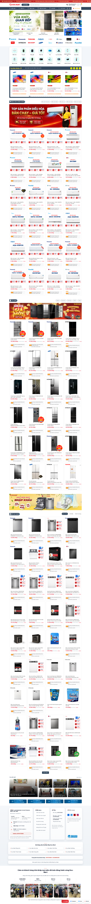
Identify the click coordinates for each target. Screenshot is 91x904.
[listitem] (17, 891)
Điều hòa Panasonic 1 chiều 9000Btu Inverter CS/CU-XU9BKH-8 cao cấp (54, 259)
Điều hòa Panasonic (46, 101)
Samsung (69, 300)
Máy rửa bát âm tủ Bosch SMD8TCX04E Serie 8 (34, 563)
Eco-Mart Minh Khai (70, 851)
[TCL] (12, 43)
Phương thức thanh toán (41, 824)
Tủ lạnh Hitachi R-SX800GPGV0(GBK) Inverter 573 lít (36, 453)
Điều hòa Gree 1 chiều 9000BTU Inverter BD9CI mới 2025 (17, 203)
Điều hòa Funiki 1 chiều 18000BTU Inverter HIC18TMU (36, 287)
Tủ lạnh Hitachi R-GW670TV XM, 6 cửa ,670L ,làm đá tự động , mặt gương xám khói (17, 368)
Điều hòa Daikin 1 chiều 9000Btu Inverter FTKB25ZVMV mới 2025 (53, 175)
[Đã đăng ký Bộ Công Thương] (72, 836)
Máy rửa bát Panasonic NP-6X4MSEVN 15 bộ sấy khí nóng (35, 535)
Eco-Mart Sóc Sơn (34, 848)
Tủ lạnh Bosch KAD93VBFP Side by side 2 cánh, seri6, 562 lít (18, 397)
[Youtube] (75, 815)
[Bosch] (50, 39)
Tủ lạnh (14, 300)
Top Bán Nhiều (15, 68)
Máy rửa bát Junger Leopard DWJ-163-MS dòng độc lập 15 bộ (18, 648)
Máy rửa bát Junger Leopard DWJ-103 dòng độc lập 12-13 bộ (73, 762)
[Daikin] (12, 39)
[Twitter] (71, 815)
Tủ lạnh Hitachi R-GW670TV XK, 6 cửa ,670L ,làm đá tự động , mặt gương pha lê (72, 339)
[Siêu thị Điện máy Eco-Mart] (14, 4)
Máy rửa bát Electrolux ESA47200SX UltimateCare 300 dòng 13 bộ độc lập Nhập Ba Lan (72, 677)
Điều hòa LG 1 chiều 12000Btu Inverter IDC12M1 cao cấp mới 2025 (73, 175)
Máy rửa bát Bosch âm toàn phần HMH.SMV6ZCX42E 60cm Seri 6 (35, 762)
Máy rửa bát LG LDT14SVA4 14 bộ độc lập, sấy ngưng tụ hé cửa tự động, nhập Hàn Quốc (54, 733)
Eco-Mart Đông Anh (15, 848)
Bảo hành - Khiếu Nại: (57, 816)
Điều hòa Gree (69, 101)
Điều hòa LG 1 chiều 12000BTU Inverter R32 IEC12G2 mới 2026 (53, 287)
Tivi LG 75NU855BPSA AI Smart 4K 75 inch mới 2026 (71, 89)
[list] (45, 890)
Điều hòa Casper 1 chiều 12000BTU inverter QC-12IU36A (73, 203)
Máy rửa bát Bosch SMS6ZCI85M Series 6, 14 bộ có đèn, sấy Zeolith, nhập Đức (36, 733)
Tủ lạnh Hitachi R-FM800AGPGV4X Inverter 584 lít (36, 397)
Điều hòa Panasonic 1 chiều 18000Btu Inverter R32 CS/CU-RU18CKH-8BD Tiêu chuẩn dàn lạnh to (18, 147)
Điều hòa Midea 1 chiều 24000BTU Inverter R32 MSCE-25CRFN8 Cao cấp (54, 230)
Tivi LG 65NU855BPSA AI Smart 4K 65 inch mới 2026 (53, 89)
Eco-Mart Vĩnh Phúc (52, 848)
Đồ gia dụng (15, 514)
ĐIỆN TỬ (22, 8)
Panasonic (63, 300)
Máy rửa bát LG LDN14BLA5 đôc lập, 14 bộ (72, 563)
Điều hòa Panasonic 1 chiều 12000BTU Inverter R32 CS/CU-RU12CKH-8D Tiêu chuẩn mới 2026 (54, 147)
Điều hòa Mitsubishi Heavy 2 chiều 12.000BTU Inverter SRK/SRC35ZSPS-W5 (36, 259)
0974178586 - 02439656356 (52, 857)
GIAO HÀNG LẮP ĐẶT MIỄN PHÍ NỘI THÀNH (34, 68)
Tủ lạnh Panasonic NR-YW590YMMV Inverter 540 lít (36, 425)
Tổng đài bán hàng (57, 821)
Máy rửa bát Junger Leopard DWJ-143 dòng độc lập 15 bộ (54, 762)
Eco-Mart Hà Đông (70, 848)
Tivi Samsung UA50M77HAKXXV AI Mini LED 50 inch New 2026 (36, 89)
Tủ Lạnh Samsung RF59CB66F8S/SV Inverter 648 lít (36, 482)
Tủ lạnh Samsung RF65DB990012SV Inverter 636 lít (54, 368)
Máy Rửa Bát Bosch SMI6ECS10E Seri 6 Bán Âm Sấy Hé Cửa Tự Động (54, 592)
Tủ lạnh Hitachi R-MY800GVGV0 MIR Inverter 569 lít (54, 397)
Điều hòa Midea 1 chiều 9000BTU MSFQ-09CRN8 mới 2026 (17, 230)
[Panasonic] (22, 39)
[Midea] (50, 43)
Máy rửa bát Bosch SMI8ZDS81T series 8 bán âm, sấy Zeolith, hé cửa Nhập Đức (73, 592)
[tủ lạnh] (45, 311)
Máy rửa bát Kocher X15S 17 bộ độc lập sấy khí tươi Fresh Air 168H (73, 648)
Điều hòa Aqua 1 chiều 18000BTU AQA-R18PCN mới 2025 (17, 259)
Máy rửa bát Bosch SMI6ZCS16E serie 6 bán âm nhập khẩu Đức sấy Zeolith (36, 677)
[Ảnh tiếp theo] (79, 890)
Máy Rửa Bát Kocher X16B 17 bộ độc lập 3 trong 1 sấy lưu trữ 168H (54, 620)
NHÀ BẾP (53, 8)
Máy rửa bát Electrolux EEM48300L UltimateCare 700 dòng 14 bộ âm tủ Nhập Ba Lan (54, 677)
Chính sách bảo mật (40, 812)
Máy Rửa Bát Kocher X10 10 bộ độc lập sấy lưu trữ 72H (36, 620)
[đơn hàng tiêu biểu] (73, 14)
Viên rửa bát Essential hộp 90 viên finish (54, 648)
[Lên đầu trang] (88, 893)
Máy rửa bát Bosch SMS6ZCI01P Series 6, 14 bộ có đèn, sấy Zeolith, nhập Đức (73, 620)
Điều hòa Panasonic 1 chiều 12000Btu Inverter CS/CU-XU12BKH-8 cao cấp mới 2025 (72, 259)
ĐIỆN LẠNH (31, 8)
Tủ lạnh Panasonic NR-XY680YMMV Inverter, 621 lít (54, 339)
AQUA (74, 300)
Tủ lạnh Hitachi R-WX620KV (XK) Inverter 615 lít (72, 368)
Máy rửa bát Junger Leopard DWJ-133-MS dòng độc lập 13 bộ (36, 648)
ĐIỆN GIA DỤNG (42, 8)
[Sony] (68, 39)
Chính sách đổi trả (40, 818)
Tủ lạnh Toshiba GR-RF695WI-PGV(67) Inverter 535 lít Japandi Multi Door (72, 482)
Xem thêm (45, 772)
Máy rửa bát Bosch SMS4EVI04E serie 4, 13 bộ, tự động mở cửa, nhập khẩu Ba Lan (17, 592)
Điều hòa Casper (77, 101)
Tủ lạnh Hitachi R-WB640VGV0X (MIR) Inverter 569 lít (17, 482)
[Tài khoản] (78, 5)
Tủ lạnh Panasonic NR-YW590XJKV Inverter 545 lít (54, 453)
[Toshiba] (31, 39)
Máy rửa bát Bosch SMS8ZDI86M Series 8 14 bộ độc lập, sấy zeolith (54, 535)
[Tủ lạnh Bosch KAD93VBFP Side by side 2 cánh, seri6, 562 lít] (18, 387)
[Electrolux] (68, 43)
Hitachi (57, 300)
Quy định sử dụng (40, 821)
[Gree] (59, 43)
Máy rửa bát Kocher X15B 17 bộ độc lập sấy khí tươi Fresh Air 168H (18, 677)
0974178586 (72, 5)
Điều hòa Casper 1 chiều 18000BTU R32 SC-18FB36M (73, 287)
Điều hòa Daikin (55, 101)
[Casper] (59, 39)
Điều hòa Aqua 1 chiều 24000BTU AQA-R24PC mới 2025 (72, 230)
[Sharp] (31, 43)
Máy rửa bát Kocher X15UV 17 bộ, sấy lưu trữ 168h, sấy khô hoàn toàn (54, 563)
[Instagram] (78, 815)
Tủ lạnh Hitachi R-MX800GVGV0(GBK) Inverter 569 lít (18, 425)
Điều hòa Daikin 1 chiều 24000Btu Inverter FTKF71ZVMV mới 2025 (36, 175)
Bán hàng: (58, 812)
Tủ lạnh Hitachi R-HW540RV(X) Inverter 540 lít (53, 425)
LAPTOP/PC (63, 8)
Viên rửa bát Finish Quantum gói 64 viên (54, 705)
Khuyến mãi (77, 8)
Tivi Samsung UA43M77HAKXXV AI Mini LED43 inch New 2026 (19, 89)
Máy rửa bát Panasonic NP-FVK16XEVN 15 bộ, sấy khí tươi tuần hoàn (18, 563)
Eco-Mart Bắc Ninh (52, 851)
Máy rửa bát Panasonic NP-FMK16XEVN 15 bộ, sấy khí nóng (72, 535)
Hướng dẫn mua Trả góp (41, 827)
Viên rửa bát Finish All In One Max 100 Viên (72, 705)
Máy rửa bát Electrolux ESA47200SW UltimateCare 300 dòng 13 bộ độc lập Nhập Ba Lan (17, 705)
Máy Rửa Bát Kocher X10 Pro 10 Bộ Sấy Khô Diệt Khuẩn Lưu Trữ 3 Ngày (18, 620)
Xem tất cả (79, 777)
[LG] (78, 39)
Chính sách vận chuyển (41, 815)
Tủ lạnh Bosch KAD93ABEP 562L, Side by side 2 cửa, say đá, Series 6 (73, 397)
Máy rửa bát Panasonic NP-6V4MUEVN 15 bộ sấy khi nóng (17, 535)
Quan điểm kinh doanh (40, 830)
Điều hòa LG (62, 101)
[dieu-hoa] (45, 116)
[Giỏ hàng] (81, 5)
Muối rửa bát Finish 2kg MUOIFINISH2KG (15, 762)
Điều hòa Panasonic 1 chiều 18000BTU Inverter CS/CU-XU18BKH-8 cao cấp (16, 287)
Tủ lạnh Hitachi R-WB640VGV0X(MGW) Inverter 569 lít (54, 482)
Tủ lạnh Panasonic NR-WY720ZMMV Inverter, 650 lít (36, 339)
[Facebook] (68, 815)
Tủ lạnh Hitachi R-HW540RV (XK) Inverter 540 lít (72, 425)
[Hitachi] (22, 43)
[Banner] (45, 502)
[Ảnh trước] (12, 890)
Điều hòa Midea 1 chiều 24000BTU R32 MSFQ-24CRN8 (36, 230)
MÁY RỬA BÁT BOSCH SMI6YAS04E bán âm (73, 733)
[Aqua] (40, 39)
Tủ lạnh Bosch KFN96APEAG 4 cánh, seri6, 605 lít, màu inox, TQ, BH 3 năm (18, 453)
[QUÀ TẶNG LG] (36, 21)
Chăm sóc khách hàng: (57, 819)
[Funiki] (78, 43)
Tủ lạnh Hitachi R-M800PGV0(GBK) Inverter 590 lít (73, 453)
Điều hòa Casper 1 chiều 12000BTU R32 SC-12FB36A (54, 203)
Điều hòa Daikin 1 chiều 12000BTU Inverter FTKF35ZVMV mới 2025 (73, 147)
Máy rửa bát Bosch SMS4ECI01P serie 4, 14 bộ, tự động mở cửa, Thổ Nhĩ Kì (36, 592)
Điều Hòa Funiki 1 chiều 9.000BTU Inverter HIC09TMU (36, 203)
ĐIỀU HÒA (13, 8)
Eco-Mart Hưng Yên (34, 851)
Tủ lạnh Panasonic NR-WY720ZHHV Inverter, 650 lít (18, 339)
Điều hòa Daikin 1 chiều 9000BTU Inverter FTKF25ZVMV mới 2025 (17, 175)
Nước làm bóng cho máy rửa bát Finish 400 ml (17, 733)
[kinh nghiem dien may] (73, 23)
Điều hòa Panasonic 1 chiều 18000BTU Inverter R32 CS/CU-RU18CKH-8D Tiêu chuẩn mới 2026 (36, 147)
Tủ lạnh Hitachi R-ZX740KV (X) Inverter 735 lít (35, 368)
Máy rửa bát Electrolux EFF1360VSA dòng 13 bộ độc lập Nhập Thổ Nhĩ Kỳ (36, 705)
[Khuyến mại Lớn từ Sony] (73, 32)
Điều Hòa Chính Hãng (18, 101)
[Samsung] (40, 43)
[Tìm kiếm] (31, 5)
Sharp (79, 300)
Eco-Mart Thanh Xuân (16, 851)
